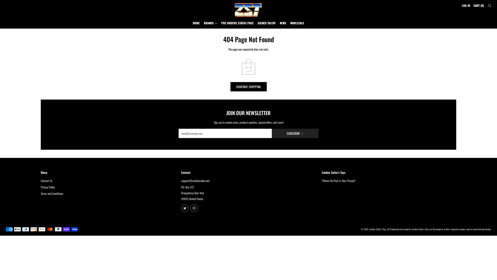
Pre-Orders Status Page (237, 23)
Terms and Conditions (52, 193)
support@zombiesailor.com (195, 180)
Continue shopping (248, 86)
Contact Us (46, 180)
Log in (466, 5)
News (283, 23)
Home (196, 23)
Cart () (479, 5)
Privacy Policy (48, 187)
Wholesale (297, 23)
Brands (209, 23)
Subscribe (293, 133)
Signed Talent (267, 23)
